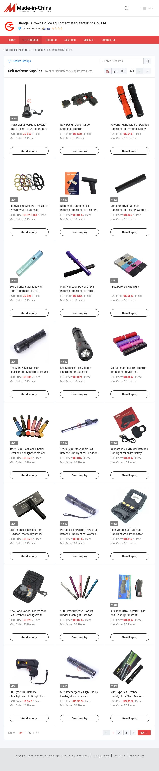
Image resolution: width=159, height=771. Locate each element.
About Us (51, 40)
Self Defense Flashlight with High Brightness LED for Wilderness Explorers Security (27, 291)
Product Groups (21, 61)
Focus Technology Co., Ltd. (54, 755)
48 (37, 733)
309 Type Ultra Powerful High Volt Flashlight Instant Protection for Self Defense (127, 615)
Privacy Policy (137, 755)
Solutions (70, 40)
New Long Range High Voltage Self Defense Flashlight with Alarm (28, 615)
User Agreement (101, 755)
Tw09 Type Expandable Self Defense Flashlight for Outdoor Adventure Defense (78, 453)
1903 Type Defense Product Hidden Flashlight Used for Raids (76, 615)
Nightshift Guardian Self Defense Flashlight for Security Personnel (78, 210)
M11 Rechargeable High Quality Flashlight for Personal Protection (79, 696)
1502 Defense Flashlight (124, 286)
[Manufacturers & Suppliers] (28, 7)
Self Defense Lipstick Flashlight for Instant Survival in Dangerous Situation (128, 372)
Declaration (120, 755)
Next (142, 732)
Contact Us (108, 40)
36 (29, 733)
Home (11, 40)
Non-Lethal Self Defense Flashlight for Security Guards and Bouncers (128, 210)
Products (32, 40)
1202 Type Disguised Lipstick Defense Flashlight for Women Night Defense (28, 453)
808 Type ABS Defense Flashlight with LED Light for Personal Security (27, 696)
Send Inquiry (29, 150)
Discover (88, 40)
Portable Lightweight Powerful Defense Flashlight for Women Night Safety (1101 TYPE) (78, 534)
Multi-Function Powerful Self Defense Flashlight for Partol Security (77, 291)
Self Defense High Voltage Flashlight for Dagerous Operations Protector (75, 372)
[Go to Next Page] (147, 71)
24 (20, 732)
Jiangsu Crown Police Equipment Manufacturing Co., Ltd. (62, 23)
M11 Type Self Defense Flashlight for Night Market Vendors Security (126, 696)
